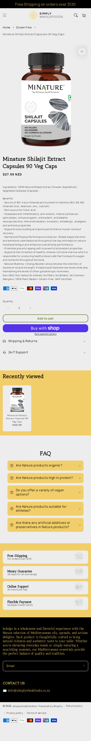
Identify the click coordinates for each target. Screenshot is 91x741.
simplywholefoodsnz (25, 706)
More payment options (45, 333)
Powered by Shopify (50, 706)
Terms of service (36, 713)
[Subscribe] (84, 666)
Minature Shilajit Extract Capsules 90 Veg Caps (33, 34)
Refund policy (74, 705)
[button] (4, 15)
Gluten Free (24, 27)
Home (6, 27)
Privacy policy (15, 713)
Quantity (8, 301)
